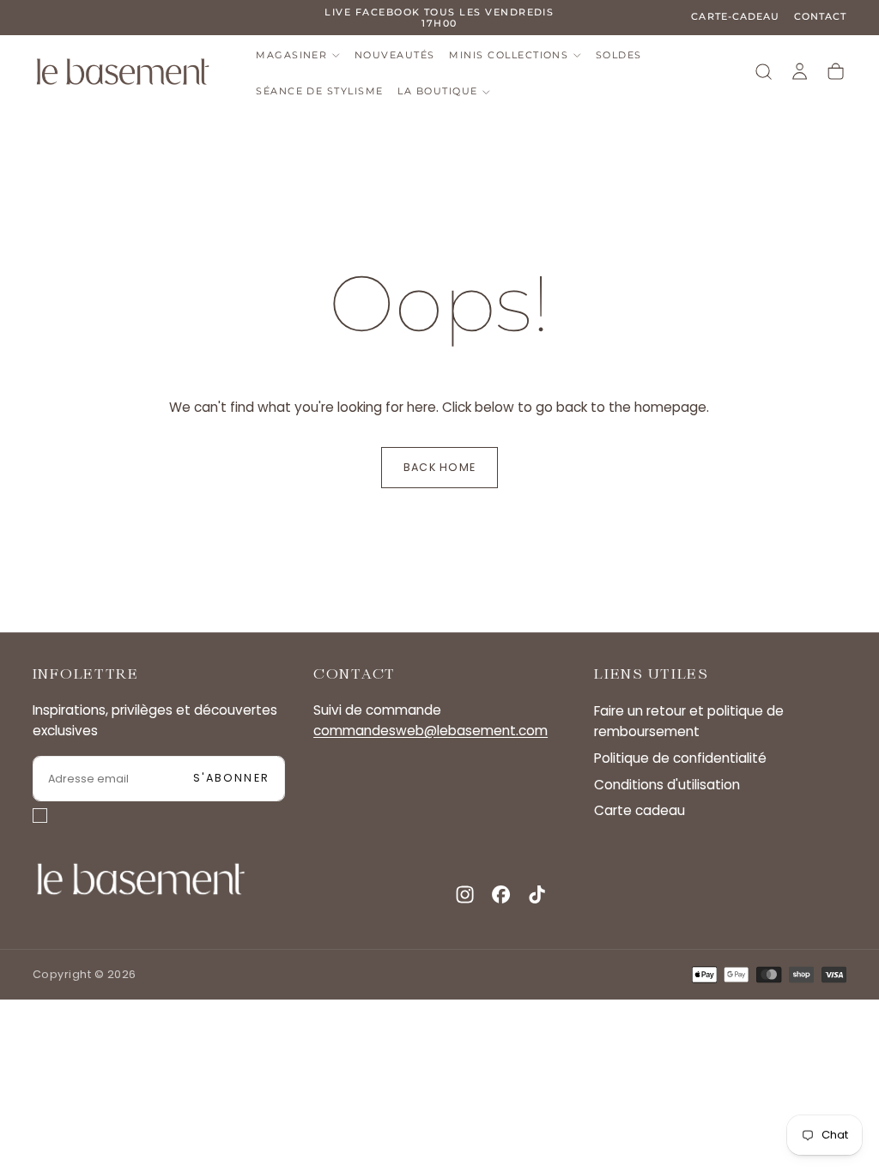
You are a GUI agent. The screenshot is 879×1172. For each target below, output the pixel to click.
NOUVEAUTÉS (395, 55)
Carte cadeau (639, 810)
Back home (439, 467)
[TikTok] (537, 894)
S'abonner (231, 777)
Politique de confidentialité (680, 758)
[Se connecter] (799, 72)
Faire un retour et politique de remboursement (689, 721)
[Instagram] (465, 894)
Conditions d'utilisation (667, 785)
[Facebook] (501, 894)
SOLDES (619, 55)
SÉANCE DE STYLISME (319, 91)
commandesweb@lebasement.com (430, 731)
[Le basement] (141, 879)
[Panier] (835, 72)
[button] (763, 72)
